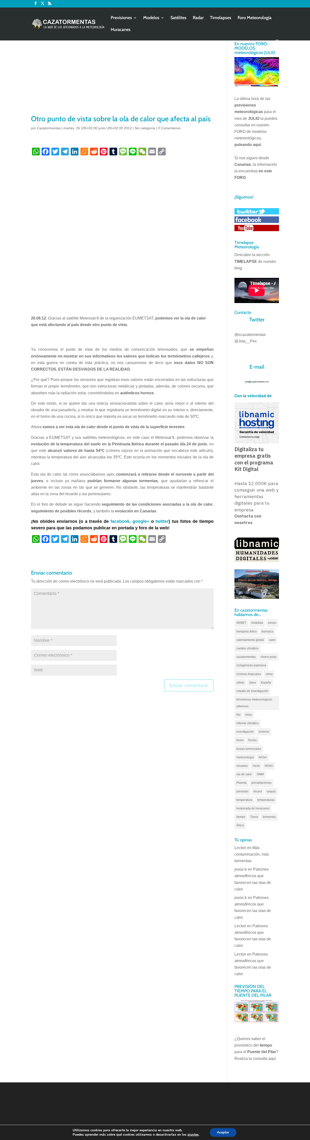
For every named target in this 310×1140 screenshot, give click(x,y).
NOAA (269, 766)
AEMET (241, 622)
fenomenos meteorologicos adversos (254, 703)
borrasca (267, 631)
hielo (248, 714)
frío (238, 714)
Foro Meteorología (254, 18)
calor (272, 640)
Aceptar (223, 1132)
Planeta (241, 782)
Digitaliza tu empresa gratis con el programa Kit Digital (253, 459)
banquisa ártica (246, 631)
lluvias (252, 740)
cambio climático (247, 648)
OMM (260, 774)
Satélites (178, 18)
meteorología (245, 757)
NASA (263, 757)
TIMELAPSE (245, 261)
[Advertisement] (122, 77)
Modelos (151, 18)
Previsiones (121, 18)
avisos (272, 622)
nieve (256, 766)
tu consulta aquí (262, 1058)
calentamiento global (250, 640)
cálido (240, 682)
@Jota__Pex (245, 341)
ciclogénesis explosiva (251, 665)
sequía (271, 791)
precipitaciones (261, 782)
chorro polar (269, 657)
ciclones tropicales (248, 674)
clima (269, 674)
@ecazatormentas (250, 335)
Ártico (240, 825)
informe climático (247, 723)
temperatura (244, 800)
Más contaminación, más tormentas (251, 854)
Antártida (257, 622)
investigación (245, 731)
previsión (242, 791)
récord (257, 791)
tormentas (269, 817)
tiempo (240, 817)
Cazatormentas (49, 128)
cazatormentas (246, 657)
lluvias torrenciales (248, 749)
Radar (198, 18)
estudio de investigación (252, 691)
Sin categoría (145, 128)
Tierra (254, 817)
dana (252, 682)
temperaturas (266, 800)
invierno (264, 731)
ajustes (193, 1134)
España (266, 682)
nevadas (242, 766)
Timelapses (220, 18)
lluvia (239, 740)
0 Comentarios (169, 128)
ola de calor (244, 774)
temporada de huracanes (253, 808)
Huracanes (121, 30)
